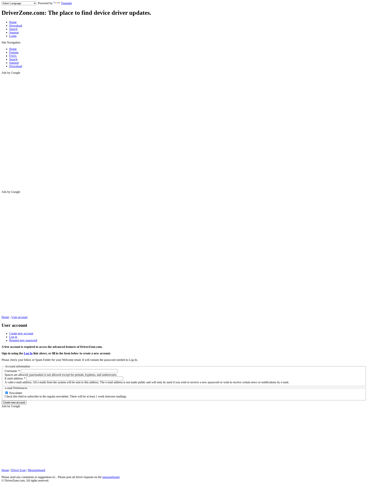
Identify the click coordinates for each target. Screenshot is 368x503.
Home (13, 22)
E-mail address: (15, 378)
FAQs (12, 55)
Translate (66, 3)
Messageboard (36, 470)
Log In (28, 353)
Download (15, 25)
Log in (13, 336)
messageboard (110, 477)
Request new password (23, 340)
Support (14, 32)
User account (19, 317)
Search (13, 29)
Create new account (21, 333)
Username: (12, 371)
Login (12, 36)
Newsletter (15, 393)
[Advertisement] (17, 132)
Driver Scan (18, 470)
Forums (13, 52)
